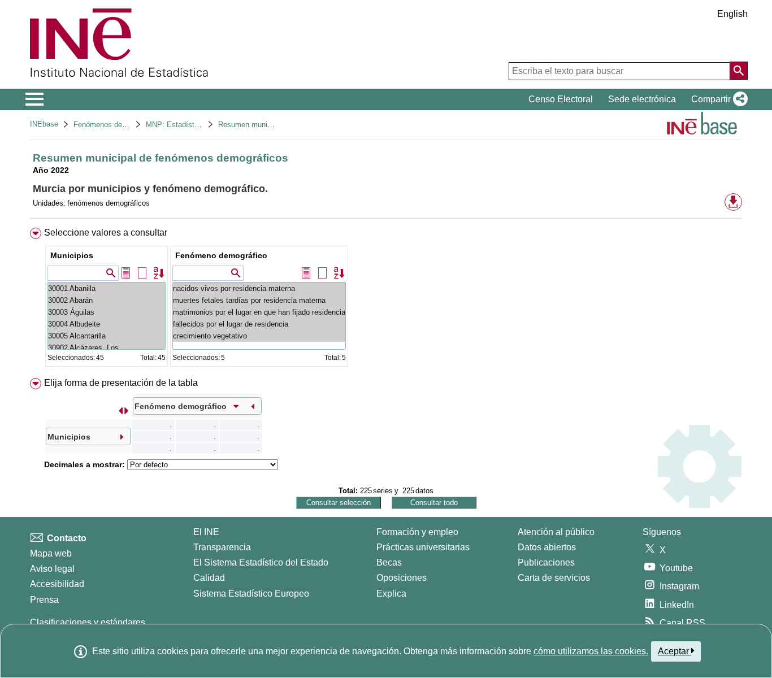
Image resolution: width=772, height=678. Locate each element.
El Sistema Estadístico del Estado (260, 562)
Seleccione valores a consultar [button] (105, 232)
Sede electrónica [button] (642, 99)
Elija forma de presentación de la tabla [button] (121, 383)
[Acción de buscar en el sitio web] (739, 71)
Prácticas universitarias (423, 547)
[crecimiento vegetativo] (259, 336)
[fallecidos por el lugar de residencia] (259, 324)
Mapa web (51, 553)
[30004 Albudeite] (106, 324)
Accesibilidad (57, 584)
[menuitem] (386, 300)
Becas (389, 562)
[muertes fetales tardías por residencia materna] (259, 300)
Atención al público (556, 532)
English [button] (732, 14)
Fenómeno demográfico (221, 255)
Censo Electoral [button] (560, 99)
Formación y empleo (417, 532)
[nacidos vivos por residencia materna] (259, 288)
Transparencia (222, 547)
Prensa (44, 600)
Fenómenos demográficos (115, 124)
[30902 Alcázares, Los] (106, 348)
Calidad (209, 578)
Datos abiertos (547, 547)
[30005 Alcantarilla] (106, 336)
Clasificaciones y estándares (87, 622)
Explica (391, 593)
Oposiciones (401, 578)
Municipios (71, 255)
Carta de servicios (554, 578)
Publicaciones (546, 562)
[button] (717, 99)
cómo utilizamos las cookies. (591, 651)
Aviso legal (52, 568)
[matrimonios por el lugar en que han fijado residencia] (259, 312)
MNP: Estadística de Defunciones (201, 124)
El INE (206, 532)
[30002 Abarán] (106, 300)
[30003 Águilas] (106, 312)
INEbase (44, 124)
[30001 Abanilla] (106, 288)
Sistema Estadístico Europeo (251, 593)
